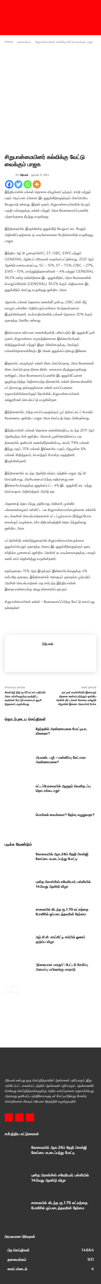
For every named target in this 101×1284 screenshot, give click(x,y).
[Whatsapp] (27, 184)
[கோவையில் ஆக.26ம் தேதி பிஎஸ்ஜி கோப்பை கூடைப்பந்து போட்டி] (18, 861)
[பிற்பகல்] (10, 175)
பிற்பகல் (24, 174)
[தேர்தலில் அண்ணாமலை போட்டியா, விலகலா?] (18, 736)
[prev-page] (8, 989)
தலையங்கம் (24, 42)
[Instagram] (19, 1117)
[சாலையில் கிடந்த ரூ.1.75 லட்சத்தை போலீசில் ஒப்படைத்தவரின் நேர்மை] (18, 916)
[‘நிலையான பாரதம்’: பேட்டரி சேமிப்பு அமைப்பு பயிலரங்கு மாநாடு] (18, 972)
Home (9, 42)
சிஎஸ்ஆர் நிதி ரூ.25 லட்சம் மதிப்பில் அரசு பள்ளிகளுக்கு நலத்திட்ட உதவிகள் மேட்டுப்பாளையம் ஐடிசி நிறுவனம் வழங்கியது (25, 698)
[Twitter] (18, 184)
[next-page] (15, 989)
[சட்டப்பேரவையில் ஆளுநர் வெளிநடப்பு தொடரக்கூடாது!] (18, 793)
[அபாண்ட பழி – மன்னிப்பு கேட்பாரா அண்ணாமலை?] (18, 764)
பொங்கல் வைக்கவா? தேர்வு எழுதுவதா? (65, 814)
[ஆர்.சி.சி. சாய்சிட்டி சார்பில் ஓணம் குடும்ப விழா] (18, 944)
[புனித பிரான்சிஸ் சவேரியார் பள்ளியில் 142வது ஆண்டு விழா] (18, 889)
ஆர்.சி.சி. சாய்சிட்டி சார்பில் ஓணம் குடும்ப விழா (60, 939)
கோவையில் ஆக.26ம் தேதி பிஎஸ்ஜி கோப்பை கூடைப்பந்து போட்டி (62, 856)
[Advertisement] (50, 98)
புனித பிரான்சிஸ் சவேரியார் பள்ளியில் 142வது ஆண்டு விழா (63, 884)
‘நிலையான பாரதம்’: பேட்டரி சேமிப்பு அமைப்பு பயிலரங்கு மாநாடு (62, 967)
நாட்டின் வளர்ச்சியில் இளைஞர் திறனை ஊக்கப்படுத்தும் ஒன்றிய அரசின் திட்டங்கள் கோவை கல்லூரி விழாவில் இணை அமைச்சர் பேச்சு (76, 698)
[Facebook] (9, 184)
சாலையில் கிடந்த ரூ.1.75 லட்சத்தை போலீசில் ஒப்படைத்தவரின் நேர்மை (62, 911)
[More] (37, 184)
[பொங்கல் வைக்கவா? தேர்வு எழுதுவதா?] (18, 822)
